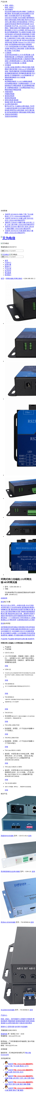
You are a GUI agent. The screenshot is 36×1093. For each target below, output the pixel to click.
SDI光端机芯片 (6, 631)
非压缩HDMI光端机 (8, 1010)
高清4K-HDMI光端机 (8, 922)
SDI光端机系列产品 (15, 15)
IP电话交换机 (26, 67)
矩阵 (11, 102)
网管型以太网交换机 (17, 48)
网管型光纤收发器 (22, 24)
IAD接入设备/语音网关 (13, 67)
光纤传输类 (9, 9)
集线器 (7, 102)
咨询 (29, 836)
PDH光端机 (22, 18)
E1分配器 (23, 63)
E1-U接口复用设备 (26, 61)
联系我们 (8, 275)
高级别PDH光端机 (7, 836)
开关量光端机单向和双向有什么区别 (22, 629)
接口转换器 (18, 102)
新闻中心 (8, 266)
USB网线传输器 (23, 83)
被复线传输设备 (10, 98)
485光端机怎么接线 (9, 633)
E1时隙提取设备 (14, 61)
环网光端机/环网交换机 (16, 20)
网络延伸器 (17, 90)
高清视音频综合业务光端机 (10, 871)
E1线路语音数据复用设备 (14, 59)
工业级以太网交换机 (22, 106)
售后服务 (8, 273)
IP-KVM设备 (20, 77)
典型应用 (17, 639)
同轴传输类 (9, 92)
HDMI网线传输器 (11, 83)
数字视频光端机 (24, 28)
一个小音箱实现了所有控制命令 (19, 618)
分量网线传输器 (12, 87)
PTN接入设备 (20, 38)
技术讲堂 (8, 271)
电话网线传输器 (10, 81)
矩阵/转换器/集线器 (11, 100)
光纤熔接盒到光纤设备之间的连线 (13, 627)
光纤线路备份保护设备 (17, 44)
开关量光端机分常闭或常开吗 (24, 635)
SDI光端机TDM (17, 631)
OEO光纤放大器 (15, 40)
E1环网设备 (19, 57)
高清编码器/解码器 (25, 73)
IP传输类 (8, 65)
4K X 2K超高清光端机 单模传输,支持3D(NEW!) (17, 686)
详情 (6, 666)
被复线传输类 (9, 96)
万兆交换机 (16, 50)
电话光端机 (27, 15)
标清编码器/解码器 (11, 73)
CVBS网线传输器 (24, 87)
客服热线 (4, 1034)
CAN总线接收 (22, 633)
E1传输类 (8, 52)
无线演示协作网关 (11, 114)
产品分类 (8, 269)
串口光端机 (14, 36)
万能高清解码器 (14, 71)
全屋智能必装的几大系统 (26, 620)
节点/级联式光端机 (25, 32)
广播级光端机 (13, 28)
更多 (2, 602)
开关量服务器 (15, 75)
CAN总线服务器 (26, 75)
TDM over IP (22, 69)
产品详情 (4, 639)
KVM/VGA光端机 (18, 30)
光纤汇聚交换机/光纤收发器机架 (16, 22)
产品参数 (11, 639)
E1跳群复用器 (28, 57)
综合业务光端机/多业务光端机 (15, 11)
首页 (6, 260)
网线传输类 (9, 79)
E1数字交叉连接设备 (12, 63)
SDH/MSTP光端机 (11, 18)
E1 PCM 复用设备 (24, 55)
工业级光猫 (11, 38)
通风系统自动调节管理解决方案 (22, 609)
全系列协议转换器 (11, 55)
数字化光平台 (30, 20)
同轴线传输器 (9, 94)
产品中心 (8, 262)
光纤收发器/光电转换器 (21, 34)
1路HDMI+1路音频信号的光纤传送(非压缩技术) (17, 699)
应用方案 (8, 264)
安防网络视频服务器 (27, 71)
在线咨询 (4, 598)
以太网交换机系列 (11, 104)
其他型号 (31, 639)
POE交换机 (23, 46)
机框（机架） (9, 5)
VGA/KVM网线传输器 (24, 81)
